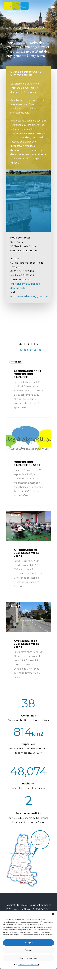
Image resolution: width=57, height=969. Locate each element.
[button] (52, 914)
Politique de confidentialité (28, 965)
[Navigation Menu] (53, 7)
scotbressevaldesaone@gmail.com (29, 296)
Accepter (28, 942)
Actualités (16, 361)
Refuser (28, 950)
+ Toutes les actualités (28, 350)
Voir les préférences (28, 958)
